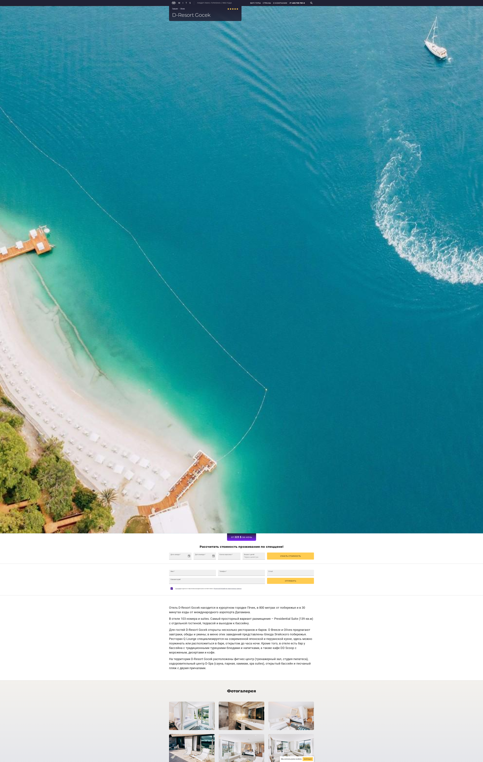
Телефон (223, 571)
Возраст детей (249, 554)
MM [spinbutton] (175, 557)
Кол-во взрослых (226, 554)
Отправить (290, 581)
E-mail (271, 571)
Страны (267, 3)
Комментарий (175, 579)
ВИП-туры (255, 3)
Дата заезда (175, 554)
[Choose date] (189, 556)
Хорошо (308, 759)
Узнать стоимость (290, 556)
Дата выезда (200, 554)
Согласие (178, 588)
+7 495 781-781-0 (297, 3)
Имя (173, 571)
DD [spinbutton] (172, 557)
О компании (280, 3)
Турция (175, 9)
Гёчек (182, 9)
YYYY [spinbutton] (180, 557)
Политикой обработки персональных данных (228, 588)
